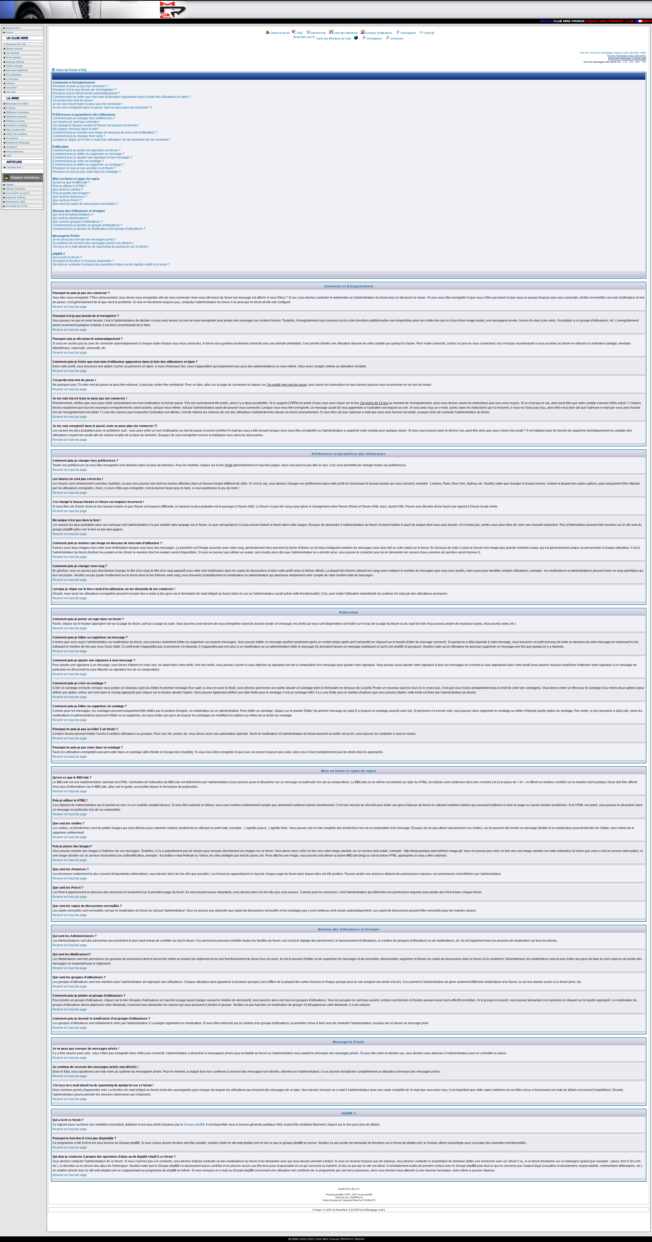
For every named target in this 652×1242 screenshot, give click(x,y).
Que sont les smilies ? (67, 189)
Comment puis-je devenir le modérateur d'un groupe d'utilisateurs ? (98, 229)
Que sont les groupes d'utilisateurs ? (77, 221)
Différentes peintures (16, 116)
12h (625, 61)
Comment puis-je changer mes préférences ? (83, 118)
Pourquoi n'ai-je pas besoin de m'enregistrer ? (84, 89)
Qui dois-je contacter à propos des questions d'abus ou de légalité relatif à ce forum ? (111, 264)
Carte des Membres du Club (333, 38)
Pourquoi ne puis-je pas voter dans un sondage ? (86, 171)
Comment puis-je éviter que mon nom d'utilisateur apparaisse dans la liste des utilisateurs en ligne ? (121, 97)
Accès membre (13, 57)
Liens (8, 155)
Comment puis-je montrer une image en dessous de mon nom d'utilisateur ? (104, 132)
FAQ (300, 32)
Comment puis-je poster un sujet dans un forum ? (86, 150)
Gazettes (9, 184)
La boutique (11, 78)
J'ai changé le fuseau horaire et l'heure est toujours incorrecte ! (95, 125)
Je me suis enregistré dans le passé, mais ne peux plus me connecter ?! (102, 107)
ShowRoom (11, 138)
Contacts (10, 83)
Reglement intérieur (15, 197)
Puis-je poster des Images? (71, 193)
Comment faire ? (14, 167)
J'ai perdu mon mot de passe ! (73, 100)
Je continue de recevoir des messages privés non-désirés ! (93, 243)
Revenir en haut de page (69, 307)
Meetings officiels (14, 61)
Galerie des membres (16, 133)
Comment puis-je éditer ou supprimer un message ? (88, 154)
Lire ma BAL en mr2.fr (17, 193)
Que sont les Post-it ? (67, 200)
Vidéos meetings (14, 65)
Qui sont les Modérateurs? (70, 218)
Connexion (396, 38)
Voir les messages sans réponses (626, 55)
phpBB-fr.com (356, 1197)
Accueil (9, 32)
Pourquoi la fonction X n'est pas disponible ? (83, 261)
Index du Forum (67, 69)
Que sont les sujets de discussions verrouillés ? (85, 204)
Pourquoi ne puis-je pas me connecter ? (80, 86)
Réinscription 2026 (15, 201)
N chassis (10, 107)
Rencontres (11, 70)
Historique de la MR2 (16, 103)
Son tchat (10, 91)
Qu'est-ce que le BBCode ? (71, 182)
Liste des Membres (346, 32)
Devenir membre (14, 48)
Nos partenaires (13, 74)
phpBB (341, 1188)
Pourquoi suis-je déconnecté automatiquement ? (86, 93)
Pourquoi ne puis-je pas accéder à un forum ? (84, 168)
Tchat (426, 32)
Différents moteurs (15, 120)
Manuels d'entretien (15, 188)
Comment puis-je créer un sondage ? (78, 161)
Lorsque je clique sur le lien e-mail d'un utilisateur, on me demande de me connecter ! (111, 139)
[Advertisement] (111, 55)
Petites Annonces (14, 151)
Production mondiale (16, 125)
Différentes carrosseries (17, 112)
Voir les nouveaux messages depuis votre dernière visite (613, 52)
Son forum (11, 87)
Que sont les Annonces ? (69, 196)
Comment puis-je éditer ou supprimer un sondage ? (88, 164)
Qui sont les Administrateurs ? (72, 214)
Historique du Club (15, 44)
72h (643, 61)
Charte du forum (280, 32)
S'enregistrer (408, 32)
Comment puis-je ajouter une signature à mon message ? (92, 157)
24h (631, 61)
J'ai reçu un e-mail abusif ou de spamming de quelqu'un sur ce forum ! (100, 246)
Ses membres (12, 52)
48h (637, 61)
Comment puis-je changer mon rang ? (78, 136)
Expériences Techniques (17, 142)
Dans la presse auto (15, 129)
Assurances (11, 146)
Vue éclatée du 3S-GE (16, 206)
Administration (13, 27)
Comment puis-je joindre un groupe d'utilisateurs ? (87, 225)
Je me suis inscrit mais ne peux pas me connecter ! (87, 104)
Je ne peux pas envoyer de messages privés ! (84, 239)
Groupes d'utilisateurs (378, 32)
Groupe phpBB (194, 1124)
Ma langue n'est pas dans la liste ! (75, 129)
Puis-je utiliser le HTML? (69, 186)
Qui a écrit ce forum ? (67, 257)
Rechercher (318, 32)
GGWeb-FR (369, 1200)
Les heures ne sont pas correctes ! (76, 122)
